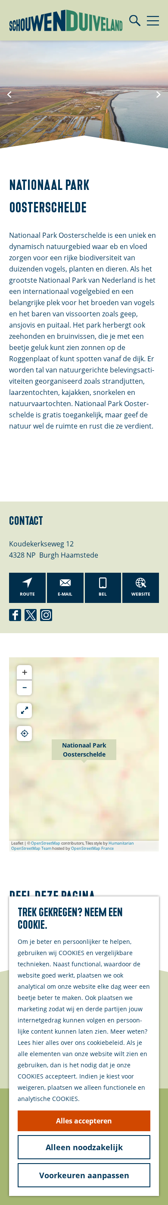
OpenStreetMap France (92, 848)
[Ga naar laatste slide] (9, 94)
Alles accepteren (84, 1121)
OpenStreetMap (45, 843)
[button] (84, 754)
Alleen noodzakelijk (84, 1147)
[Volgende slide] (158, 94)
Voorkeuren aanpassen (84, 1175)
